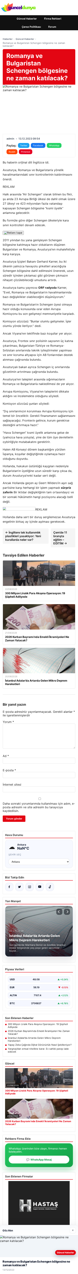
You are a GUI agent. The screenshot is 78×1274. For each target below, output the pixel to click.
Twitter (23, 145)
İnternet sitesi (12, 784)
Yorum (8, 722)
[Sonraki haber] (67, 912)
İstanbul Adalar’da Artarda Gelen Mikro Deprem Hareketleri (34, 1039)
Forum (52, 26)
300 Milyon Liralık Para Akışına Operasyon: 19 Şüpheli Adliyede (38, 1025)
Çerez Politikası (31, 26)
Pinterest (25, 151)
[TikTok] (50, 887)
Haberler (8, 39)
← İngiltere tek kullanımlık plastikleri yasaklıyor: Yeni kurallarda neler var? (23, 536)
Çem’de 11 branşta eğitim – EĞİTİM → (60, 538)
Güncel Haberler (27, 18)
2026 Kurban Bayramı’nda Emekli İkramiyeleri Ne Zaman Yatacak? (39, 1032)
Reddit (12, 151)
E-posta (9, 770)
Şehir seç (15, 854)
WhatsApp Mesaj (39, 1159)
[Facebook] (9, 887)
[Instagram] (29, 887)
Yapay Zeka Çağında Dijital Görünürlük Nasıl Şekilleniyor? (40, 1044)
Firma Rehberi (52, 18)
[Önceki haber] (59, 912)
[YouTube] (40, 887)
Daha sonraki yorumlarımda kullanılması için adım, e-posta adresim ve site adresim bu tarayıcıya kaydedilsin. (39, 807)
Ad (6, 756)
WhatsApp (54, 145)
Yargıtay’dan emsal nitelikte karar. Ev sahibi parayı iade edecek (38, 1050)
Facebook (38, 145)
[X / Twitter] (19, 887)
